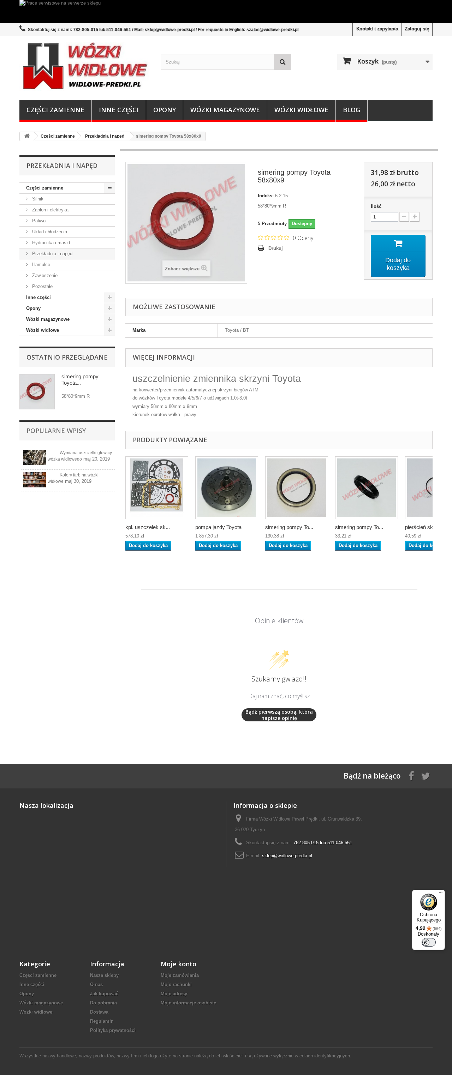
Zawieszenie (44, 275)
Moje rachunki (176, 984)
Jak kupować (104, 993)
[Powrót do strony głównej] (27, 136)
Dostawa (99, 1012)
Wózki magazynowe (225, 110)
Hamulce (40, 264)
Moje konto (178, 964)
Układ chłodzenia (49, 231)
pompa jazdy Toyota (218, 527)
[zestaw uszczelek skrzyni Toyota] (156, 487)
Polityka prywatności (113, 1030)
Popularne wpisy (56, 430)
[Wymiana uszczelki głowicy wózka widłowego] (34, 458)
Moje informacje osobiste (188, 1002)
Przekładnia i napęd (51, 253)
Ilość (376, 206)
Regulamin (102, 1021)
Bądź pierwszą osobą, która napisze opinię (279, 714)
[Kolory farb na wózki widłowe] (34, 480)
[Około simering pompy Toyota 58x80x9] (37, 391)
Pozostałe (42, 286)
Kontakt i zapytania (377, 28)
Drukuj (275, 248)
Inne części (119, 110)
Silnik (37, 199)
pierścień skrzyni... (426, 527)
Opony (164, 110)
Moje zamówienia (180, 975)
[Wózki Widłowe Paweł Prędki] (84, 66)
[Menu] (440, 894)
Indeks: (266, 195)
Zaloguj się (417, 28)
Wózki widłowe (301, 110)
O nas (96, 984)
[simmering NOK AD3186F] (296, 487)
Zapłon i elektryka (50, 209)
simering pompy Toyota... (80, 379)
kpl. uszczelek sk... (147, 527)
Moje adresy (174, 993)
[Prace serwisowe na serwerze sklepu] (226, 11)
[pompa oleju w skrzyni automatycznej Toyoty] (226, 487)
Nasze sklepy (104, 975)
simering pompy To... (289, 527)
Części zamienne (55, 110)
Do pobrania (103, 1002)
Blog (351, 110)
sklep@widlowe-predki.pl (287, 855)
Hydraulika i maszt (50, 242)
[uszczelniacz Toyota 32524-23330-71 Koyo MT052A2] (366, 487)
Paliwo (38, 220)
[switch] (429, 942)
